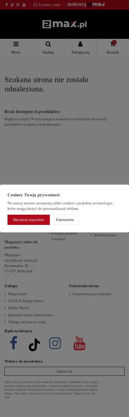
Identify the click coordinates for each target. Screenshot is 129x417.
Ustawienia (65, 219)
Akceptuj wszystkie (28, 219)
